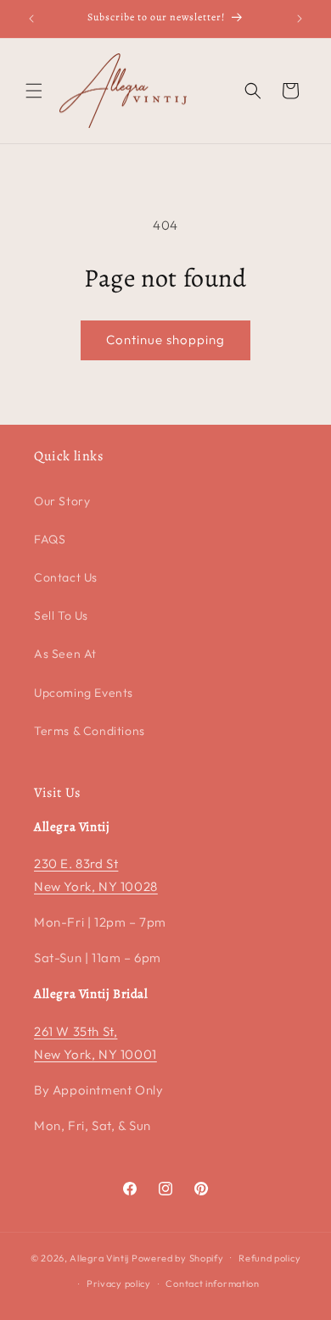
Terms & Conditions (89, 730)
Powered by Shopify (178, 1257)
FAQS (49, 539)
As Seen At (65, 653)
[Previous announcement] (31, 18)
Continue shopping (165, 339)
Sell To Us (61, 615)
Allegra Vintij (99, 1257)
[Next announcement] (299, 18)
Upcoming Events (83, 692)
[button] (34, 90)
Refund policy (269, 1258)
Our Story (62, 501)
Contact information (212, 1283)
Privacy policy (119, 1283)
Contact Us (66, 577)
